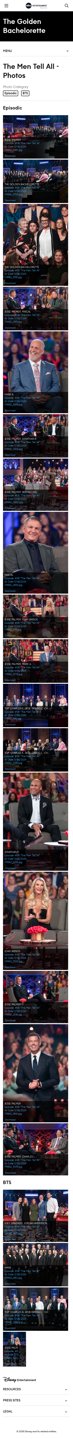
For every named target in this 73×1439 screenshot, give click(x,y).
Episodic (10, 93)
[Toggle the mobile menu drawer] (6, 5)
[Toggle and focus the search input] (67, 6)
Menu (7, 51)
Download (10, 155)
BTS (25, 93)
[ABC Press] (36, 6)
